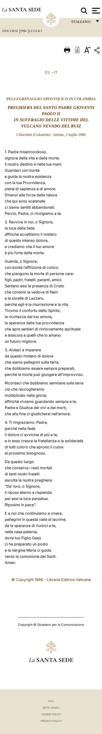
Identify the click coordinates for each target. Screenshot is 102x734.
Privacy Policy (51, 721)
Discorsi (10, 31)
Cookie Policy (51, 714)
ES (47, 72)
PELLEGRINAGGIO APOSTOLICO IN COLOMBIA (51, 99)
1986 (24, 31)
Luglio (35, 31)
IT (55, 72)
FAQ (51, 701)
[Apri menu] (95, 11)
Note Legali (51, 707)
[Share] (97, 51)
